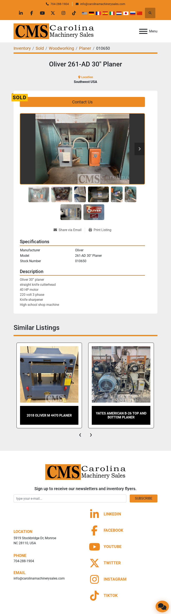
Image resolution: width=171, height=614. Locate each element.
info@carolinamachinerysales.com (102, 4)
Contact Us (82, 101)
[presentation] (80, 434)
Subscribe (143, 498)
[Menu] (143, 31)
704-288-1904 (59, 4)
